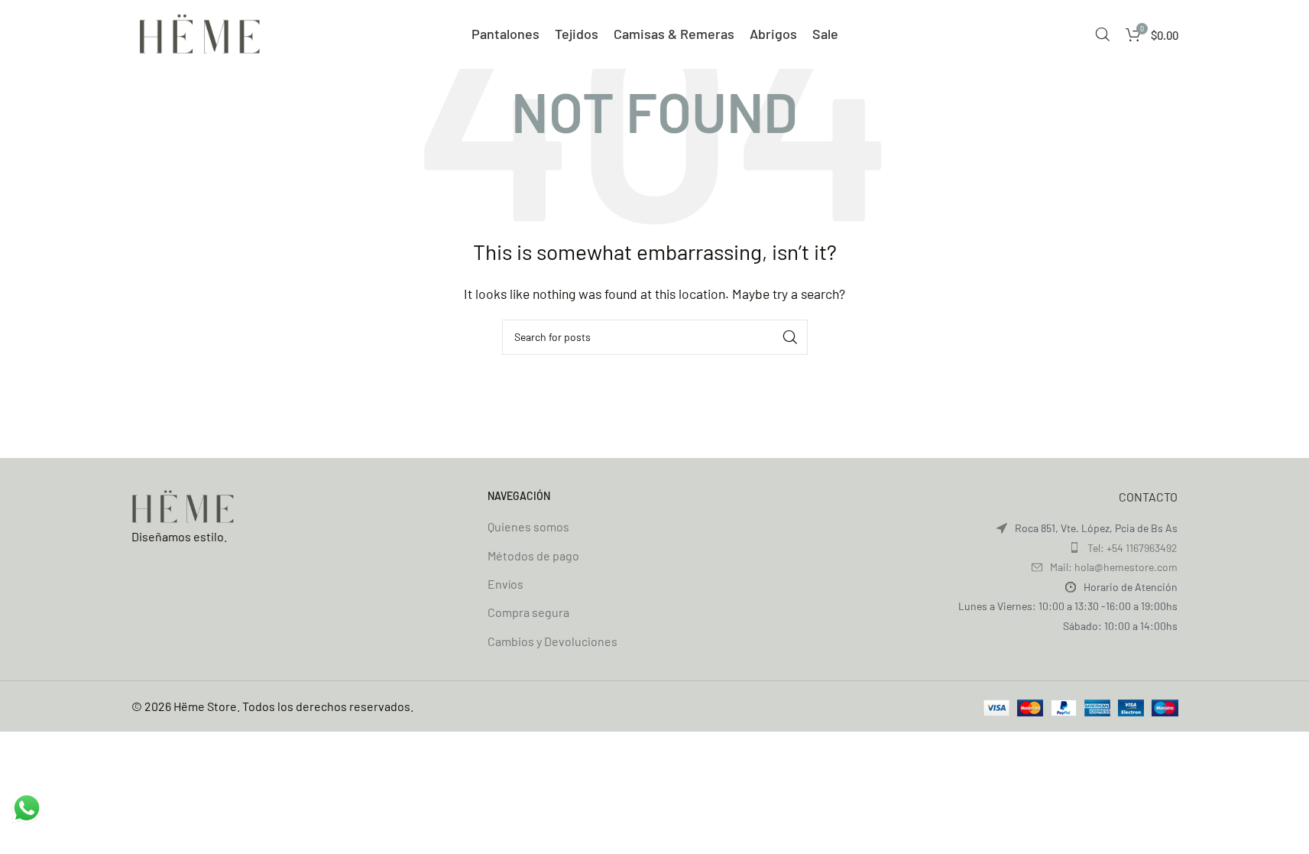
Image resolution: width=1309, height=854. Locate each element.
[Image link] (183, 505)
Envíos (505, 583)
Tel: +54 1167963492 (1132, 547)
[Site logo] (200, 32)
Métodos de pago (533, 555)
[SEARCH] (790, 337)
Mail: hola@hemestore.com (1114, 566)
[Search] (1102, 34)
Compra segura (528, 612)
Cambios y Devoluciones (552, 641)
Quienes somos (528, 526)
